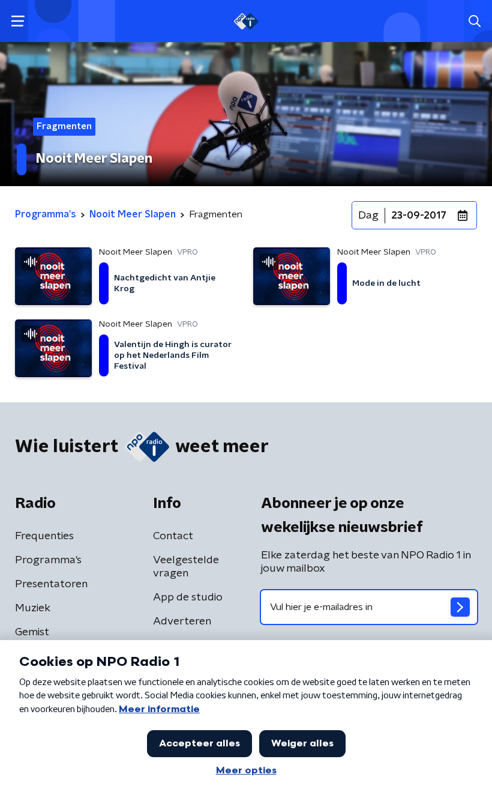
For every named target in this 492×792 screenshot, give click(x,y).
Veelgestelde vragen (186, 567)
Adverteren (182, 621)
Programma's (48, 560)
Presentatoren (51, 584)
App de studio (188, 597)
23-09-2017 (418, 215)
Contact (173, 536)
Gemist (32, 632)
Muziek (32, 608)
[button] (17, 21)
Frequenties (44, 536)
